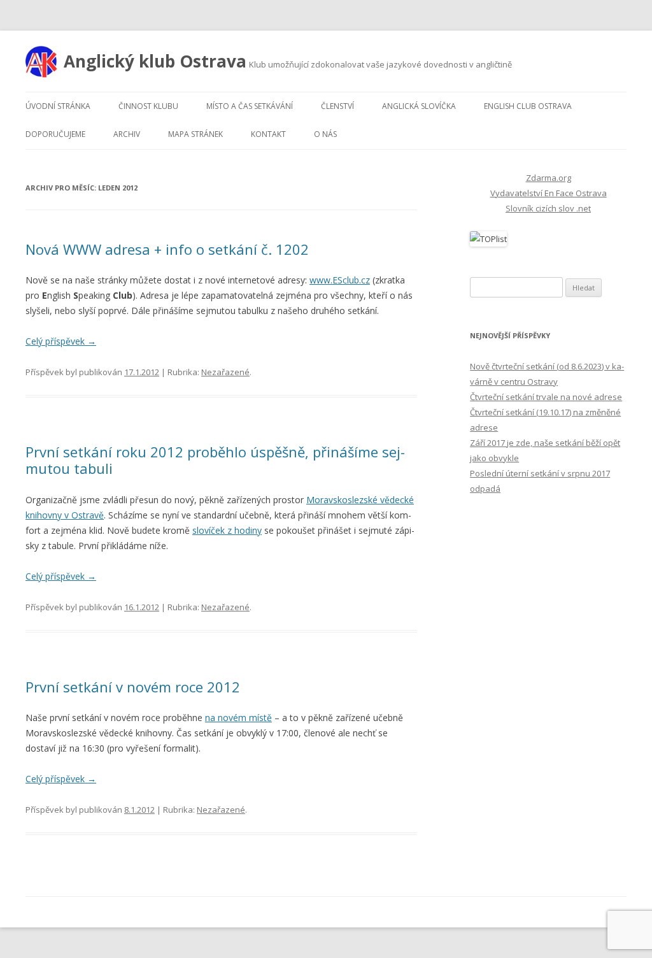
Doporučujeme (55, 134)
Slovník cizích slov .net (548, 208)
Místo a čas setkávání (249, 106)
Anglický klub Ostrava (155, 61)
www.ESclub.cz (339, 280)
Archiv (126, 134)
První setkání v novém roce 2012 (132, 686)
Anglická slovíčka (419, 106)
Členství (337, 106)
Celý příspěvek (60, 341)
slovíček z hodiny (227, 530)
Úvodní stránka (57, 106)
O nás (325, 134)
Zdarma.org (548, 177)
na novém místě (238, 717)
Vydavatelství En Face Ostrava (548, 193)
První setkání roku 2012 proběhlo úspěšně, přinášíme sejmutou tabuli (215, 460)
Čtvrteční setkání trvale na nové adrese (546, 397)
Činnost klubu (148, 106)
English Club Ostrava (528, 106)
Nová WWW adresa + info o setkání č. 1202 (167, 249)
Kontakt (268, 134)
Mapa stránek (195, 134)
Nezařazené (225, 372)
